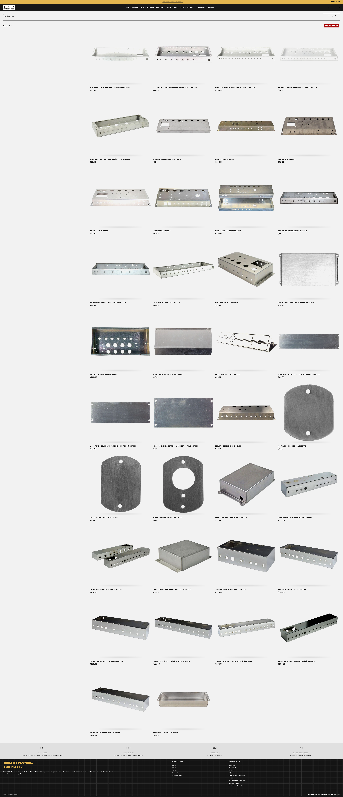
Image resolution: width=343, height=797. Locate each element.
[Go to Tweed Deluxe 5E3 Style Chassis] (309, 556)
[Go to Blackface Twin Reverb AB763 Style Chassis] (309, 54)
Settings (174, 770)
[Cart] (339, 7)
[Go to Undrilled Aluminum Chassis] (183, 700)
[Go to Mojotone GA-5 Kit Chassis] (246, 341)
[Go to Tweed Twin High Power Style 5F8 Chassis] (246, 628)
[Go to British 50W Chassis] (183, 198)
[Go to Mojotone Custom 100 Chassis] (120, 341)
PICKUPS (169, 7)
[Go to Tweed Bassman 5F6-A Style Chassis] (120, 556)
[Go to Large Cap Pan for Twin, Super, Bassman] (309, 269)
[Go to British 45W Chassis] (120, 198)
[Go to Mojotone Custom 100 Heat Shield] (183, 341)
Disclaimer (232, 778)
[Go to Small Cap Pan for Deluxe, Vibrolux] (246, 484)
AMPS (142, 7)
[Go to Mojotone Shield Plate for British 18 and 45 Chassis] (120, 413)
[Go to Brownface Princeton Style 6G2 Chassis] (120, 269)
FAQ (230, 773)
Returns (231, 770)
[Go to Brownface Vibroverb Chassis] (183, 269)
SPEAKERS (159, 7)
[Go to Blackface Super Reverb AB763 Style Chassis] (246, 54)
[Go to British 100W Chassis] (246, 126)
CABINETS (150, 7)
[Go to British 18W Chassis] (309, 126)
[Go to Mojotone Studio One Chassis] (246, 413)
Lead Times (232, 765)
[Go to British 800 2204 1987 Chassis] (246, 198)
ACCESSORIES (199, 7)
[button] (328, 7)
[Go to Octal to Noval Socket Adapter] (183, 484)
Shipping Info (232, 768)
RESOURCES (211, 7)
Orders (174, 768)
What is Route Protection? (236, 786)
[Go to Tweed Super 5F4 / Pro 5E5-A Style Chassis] (183, 628)
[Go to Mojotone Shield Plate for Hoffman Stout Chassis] (183, 413)
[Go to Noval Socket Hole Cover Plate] (309, 413)
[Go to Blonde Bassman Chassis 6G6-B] (183, 126)
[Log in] (335, 7)
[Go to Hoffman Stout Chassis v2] (246, 269)
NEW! (127, 7)
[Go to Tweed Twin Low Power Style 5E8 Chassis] (309, 628)
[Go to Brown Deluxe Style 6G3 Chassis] (309, 198)
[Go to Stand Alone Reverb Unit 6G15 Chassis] (309, 484)
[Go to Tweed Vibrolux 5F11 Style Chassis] (120, 700)
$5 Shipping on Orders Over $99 (171, 2)
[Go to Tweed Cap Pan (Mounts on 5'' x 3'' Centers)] (183, 556)
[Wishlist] (331, 7)
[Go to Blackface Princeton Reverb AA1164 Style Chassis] (183, 54)
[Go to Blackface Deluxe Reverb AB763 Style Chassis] (120, 54)
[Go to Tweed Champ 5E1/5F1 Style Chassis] (246, 556)
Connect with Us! (177, 775)
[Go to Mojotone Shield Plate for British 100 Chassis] (309, 341)
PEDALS (189, 7)
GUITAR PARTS (179, 7)
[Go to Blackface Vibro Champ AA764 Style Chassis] (120, 126)
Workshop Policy (234, 783)
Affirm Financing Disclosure (237, 775)
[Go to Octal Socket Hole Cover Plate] (120, 484)
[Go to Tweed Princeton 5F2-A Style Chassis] (120, 628)
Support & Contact (177, 773)
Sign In (174, 765)
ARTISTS (135, 7)
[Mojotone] (18, 765)
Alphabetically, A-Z (330, 16)
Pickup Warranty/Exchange (237, 780)
